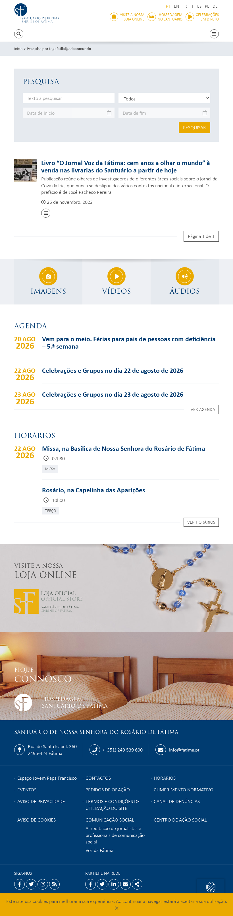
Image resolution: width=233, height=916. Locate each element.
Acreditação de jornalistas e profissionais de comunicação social (115, 835)
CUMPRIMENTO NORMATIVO (183, 789)
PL (207, 6)
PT (168, 6)
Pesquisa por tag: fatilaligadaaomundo (59, 48)
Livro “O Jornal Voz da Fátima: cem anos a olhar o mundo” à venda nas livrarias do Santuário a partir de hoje (125, 166)
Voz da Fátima (99, 850)
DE (215, 6)
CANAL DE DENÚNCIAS (177, 801)
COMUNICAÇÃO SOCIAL (110, 819)
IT (192, 6)
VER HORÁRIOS (201, 522)
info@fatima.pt (184, 749)
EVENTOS (26, 789)
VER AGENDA (203, 409)
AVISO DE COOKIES (36, 819)
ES (199, 6)
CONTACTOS (98, 777)
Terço (50, 510)
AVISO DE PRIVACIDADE (41, 801)
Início (18, 48)
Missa (50, 468)
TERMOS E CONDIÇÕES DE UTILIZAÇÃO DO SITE (113, 804)
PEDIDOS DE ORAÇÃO (108, 789)
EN (176, 6)
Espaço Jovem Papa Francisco (47, 777)
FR (184, 6)
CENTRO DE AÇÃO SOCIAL (180, 819)
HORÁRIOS (165, 777)
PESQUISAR (194, 127)
